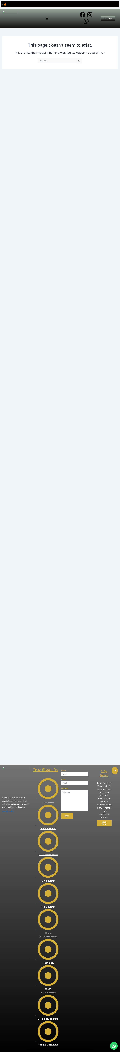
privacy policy (8, 811)
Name (63, 770)
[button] (47, 18)
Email (63, 779)
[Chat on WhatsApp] (114, 1046)
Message (64, 788)
